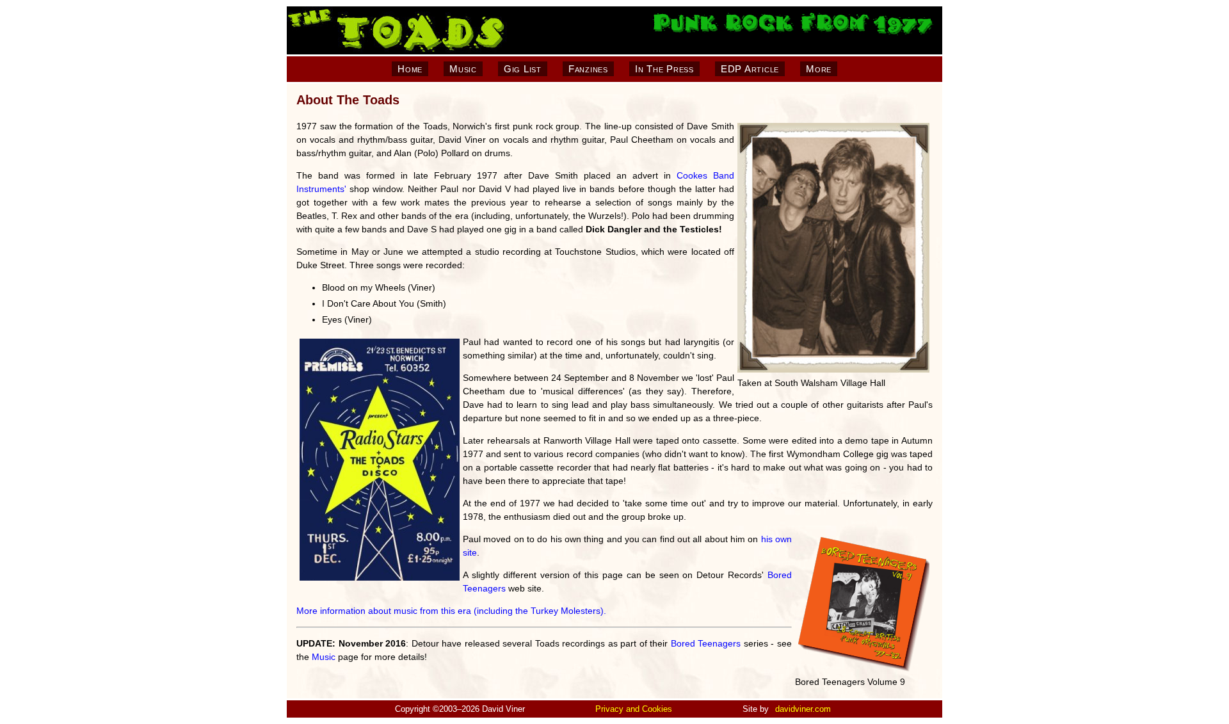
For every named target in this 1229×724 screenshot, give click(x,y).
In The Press (664, 68)
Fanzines (588, 68)
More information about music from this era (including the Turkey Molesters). (451, 611)
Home (410, 68)
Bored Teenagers (706, 643)
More (818, 68)
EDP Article (750, 68)
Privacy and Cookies (633, 709)
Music (463, 68)
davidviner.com (803, 709)
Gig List (523, 68)
